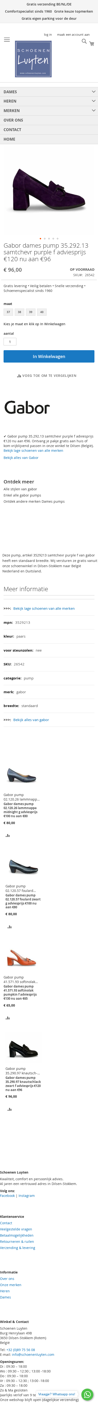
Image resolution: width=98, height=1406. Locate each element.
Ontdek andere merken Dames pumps (34, 501)
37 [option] (8, 312)
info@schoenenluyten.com (33, 1354)
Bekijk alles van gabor (31, 719)
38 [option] (19, 312)
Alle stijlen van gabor (20, 489)
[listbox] (49, 313)
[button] (40, 238)
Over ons (7, 1278)
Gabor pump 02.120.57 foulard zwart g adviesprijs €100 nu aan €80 (20, 888)
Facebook (7, 1195)
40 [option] (42, 312)
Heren (5, 1291)
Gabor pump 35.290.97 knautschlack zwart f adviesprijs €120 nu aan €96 (22, 1070)
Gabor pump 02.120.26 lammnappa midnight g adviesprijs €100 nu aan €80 (21, 796)
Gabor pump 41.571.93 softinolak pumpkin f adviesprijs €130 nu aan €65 (21, 979)
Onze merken (10, 1285)
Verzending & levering (17, 1247)
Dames (5, 1297)
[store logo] (33, 59)
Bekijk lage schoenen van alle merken (33, 450)
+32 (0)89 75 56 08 (20, 1349)
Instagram (27, 1195)
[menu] (49, 115)
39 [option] (30, 312)
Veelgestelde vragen (16, 1229)
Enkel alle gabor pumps (22, 495)
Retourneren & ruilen (17, 1241)
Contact (6, 1223)
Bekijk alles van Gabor (21, 457)
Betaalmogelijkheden (17, 1235)
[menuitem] (49, 92)
